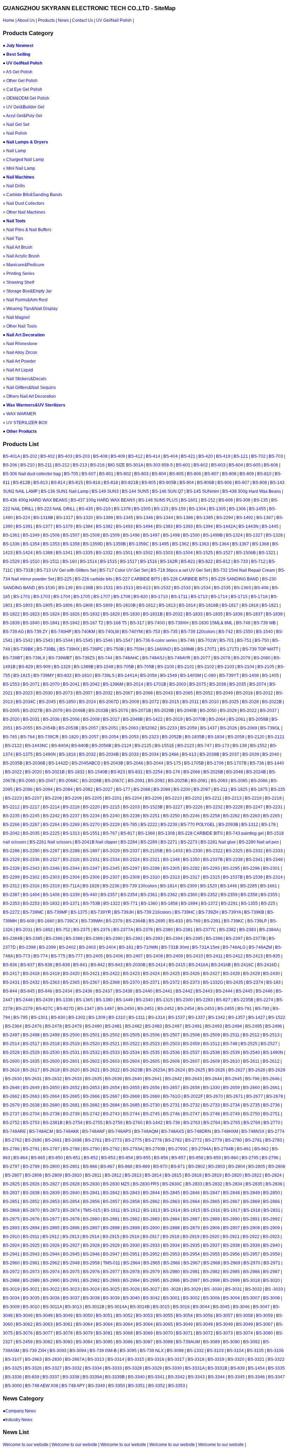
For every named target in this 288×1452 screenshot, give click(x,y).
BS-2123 (185, 745)
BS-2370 (131, 982)
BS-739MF (57, 912)
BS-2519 (71, 1043)
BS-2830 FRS (146, 1184)
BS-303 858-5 (159, 465)
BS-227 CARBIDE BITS (138, 579)
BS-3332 (73, 1368)
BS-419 (223, 456)
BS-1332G (213, 982)
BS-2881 (111, 1219)
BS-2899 (131, 1227)
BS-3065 (164, 1324)
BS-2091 (136, 780)
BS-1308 (166, 833)
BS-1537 (176, 1017)
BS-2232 (214, 807)
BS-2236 (111, 885)
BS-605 (253, 465)
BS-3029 (192, 1289)
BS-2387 (11, 894)
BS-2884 (171, 1219)
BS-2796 (270, 1157)
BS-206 (10, 465)
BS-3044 (201, 1306)
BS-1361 (11, 535)
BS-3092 (251, 1341)
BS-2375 (81, 929)
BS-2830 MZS (116, 1184)
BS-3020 (271, 1280)
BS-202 (30, 456)
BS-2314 (274, 877)
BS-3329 (153, 1368)
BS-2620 (71, 1070)
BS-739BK (23, 649)
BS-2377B (256, 938)
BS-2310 (151, 877)
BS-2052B (172, 736)
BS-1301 (39, 1017)
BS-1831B (153, 614)
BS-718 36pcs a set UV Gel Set (180, 570)
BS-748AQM (146, 1131)
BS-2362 (169, 894)
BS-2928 (91, 1245)
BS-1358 (71, 544)
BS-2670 (214, 1096)
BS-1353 (51, 544)
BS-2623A (155, 1070)
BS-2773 (113, 1140)
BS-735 (170, 631)
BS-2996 (171, 1280)
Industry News (18, 1419)
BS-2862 (151, 1201)
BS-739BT (12, 658)
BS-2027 (104, 789)
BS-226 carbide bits (93, 579)
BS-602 (201, 465)
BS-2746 (171, 1113)
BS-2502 (111, 1035)
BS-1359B (116, 544)
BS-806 (194, 473)
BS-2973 (31, 1271)
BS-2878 (71, 1219)
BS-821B (129, 482)
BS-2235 (11, 815)
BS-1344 (164, 517)
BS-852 (91, 1157)
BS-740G (156, 622)
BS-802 (124, 473)
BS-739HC (185, 912)
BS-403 (65, 456)
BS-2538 (211, 1052)
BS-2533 (111, 1052)
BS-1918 (251, 1210)
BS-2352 (209, 894)
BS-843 (115, 964)
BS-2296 (251, 868)
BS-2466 (170, 754)
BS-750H (135, 649)
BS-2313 (171, 877)
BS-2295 (231, 868)
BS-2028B (92, 780)
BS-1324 (234, 535)
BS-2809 (53, 1175)
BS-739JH (124, 912)
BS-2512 (251, 1035)
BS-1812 (147, 605)
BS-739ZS (85, 658)
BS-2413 (254, 956)
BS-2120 (256, 736)
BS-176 (173, 771)
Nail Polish (16, 133)
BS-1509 (111, 535)
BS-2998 (211, 1280)
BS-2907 (231, 1227)
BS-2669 (151, 1096)
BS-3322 (276, 1359)
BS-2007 (84, 693)
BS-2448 (24, 999)
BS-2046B (75, 710)
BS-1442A (225, 526)
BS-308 (243, 500)
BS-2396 (214, 938)
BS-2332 (254, 850)
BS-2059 (188, 728)
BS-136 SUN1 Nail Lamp (65, 491)
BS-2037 (268, 710)
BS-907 (242, 482)
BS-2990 (51, 1280)
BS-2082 (84, 789)
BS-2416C (244, 964)
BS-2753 (31, 1122)
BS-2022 (248, 710)
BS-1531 (104, 587)
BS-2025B (178, 780)
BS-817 (127, 833)
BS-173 (222, 745)
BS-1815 (21, 675)
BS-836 (10, 964)
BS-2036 (51, 719)
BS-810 (264, 473)
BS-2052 (204, 693)
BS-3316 (156, 1359)
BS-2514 (11, 1043)
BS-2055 (24, 728)
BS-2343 (31, 868)
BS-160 (70, 561)
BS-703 (276, 456)
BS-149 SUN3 (105, 491)
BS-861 (244, 1149)
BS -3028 (172, 1289)
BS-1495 (160, 544)
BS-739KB (254, 912)
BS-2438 (124, 991)
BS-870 (160, 1166)
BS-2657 (171, 1087)
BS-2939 (251, 1245)
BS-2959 (271, 1254)
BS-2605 (151, 1061)
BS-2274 (264, 999)
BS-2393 (154, 938)
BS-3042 (151, 1298)
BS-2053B (68, 728)
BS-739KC (234, 921)
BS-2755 (94, 1122)
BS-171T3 (229, 649)
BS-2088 (141, 789)
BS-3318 (196, 1359)
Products (46, 20)
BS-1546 (104, 640)
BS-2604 (131, 1061)
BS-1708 (121, 596)
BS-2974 (51, 1271)
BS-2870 (31, 1210)
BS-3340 (136, 1376)
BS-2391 (212, 921)
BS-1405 (270, 675)
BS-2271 (169, 842)
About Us (26, 20)
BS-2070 (51, 684)
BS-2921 (231, 1236)
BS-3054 (184, 1315)
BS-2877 (51, 1219)
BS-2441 (164, 991)
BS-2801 (71, 1166)
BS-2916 (131, 1236)
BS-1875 (259, 789)
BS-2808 (33, 1175)
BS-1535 (222, 587)
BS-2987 (271, 1271)
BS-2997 (191, 1280)
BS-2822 (253, 1175)
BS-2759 (114, 1122)
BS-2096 (24, 789)
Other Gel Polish (22, 80)
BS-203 (83, 456)
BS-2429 (251, 973)
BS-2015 (170, 701)
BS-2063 (130, 728)
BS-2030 (44, 693)
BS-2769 (251, 1122)
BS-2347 (91, 868)
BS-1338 (64, 999)
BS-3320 (236, 1359)
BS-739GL (270, 728)
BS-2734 (231, 1105)
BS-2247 (254, 807)
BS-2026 (228, 728)
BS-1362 (180, 544)
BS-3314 (115, 1359)
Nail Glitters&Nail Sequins (31, 387)
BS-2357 (108, 894)
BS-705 (71, 473)
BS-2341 (254, 859)
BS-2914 (91, 1236)
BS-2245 (31, 815)
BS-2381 (184, 929)
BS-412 (135, 456)
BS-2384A (269, 929)
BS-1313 (71, 833)
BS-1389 (104, 517)
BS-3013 (73, 1306)
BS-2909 (271, 1227)
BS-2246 (191, 815)
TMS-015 (91, 1210)
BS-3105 (255, 1350)
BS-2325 (234, 850)
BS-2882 (131, 1219)
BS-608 (225, 500)
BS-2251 (151, 815)
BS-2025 (230, 701)
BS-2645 (233, 1078)
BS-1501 (124, 552)
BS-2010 (210, 701)
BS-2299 (11, 877)
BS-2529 (31, 1052)
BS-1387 (264, 517)
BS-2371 (151, 982)
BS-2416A (198, 964)
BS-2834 (233, 1184)
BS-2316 (31, 885)
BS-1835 (214, 614)
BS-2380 (164, 929)
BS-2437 (104, 991)
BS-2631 (33, 1078)
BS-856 (161, 1157)
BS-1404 (31, 894)
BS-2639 (113, 1078)
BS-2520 (91, 1043)
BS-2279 (24, 1008)
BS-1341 (64, 552)
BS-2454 (185, 1008)
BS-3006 (211, 1298)
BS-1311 (137, 1017)
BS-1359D (93, 544)
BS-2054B (45, 728)
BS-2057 (89, 728)
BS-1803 (24, 605)
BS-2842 (111, 1192)
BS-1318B (43, 517)
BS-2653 (91, 1087)
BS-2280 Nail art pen (259, 842)
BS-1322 (111, 903)
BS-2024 (87, 701)
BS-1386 (184, 517)
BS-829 (26, 666)
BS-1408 (250, 675)
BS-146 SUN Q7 (167, 491)
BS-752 (63, 929)
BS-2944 (51, 1254)
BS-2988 (11, 1280)
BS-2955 (211, 1254)
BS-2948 (71, 1263)
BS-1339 (71, 894)
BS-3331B (217, 1368)
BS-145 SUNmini (202, 491)
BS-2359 (229, 894)
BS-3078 (64, 1333)
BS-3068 (124, 1333)
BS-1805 (44, 605)
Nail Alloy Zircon (21, 352)
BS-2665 (71, 1096)
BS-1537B (233, 877)
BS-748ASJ (153, 658)
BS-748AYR (179, 658)
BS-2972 (11, 1271)
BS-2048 (234, 771)
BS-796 (252, 1078)
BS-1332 (104, 552)
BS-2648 (11, 1087)
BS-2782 (173, 1140)
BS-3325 (13, 1368)
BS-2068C (69, 780)
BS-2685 (131, 1105)
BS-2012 (264, 693)
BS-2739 (71, 1113)
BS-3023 (71, 1289)
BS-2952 (151, 1254)
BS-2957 (251, 1254)
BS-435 (86, 508)
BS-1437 (208, 728)
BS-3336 (13, 1376)
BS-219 (103, 508)
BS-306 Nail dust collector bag (32, 473)
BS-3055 (164, 1315)
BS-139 (65, 587)
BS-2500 (71, 1035)
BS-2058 (236, 736)
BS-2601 (71, 1061)
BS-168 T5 (116, 622)
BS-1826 (71, 614)
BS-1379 (64, 526)
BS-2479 (73, 1026)
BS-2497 (11, 1035)
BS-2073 (64, 693)
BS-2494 (233, 1026)
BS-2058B (258, 719)
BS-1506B (246, 552)
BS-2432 (31, 982)
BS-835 (273, 956)
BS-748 (243, 622)
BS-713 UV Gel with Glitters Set (66, 570)
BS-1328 (274, 535)
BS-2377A (123, 929)
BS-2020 (11, 719)
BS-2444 (224, 991)
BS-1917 (231, 1210)
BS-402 (47, 456)
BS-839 (62, 964)
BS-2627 (236, 1070)
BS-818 (111, 482)
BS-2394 (174, 938)
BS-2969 (231, 1263)
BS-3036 (51, 1298)
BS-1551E (164, 745)
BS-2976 (91, 1271)
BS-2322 (214, 850)
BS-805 (176, 473)
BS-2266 (11, 824)
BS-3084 (84, 1341)
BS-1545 (84, 640)
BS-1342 (216, 1017)
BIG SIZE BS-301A (125, 465)
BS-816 (93, 482)
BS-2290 (31, 850)
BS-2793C (178, 1149)
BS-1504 (184, 552)
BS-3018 (251, 1280)
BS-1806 (64, 605)
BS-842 (98, 964)
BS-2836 (274, 1184)
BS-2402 (67, 947)
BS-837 (27, 964)
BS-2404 (107, 947)
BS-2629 (276, 1070)
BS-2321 (151, 859)
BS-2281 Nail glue (218, 842)
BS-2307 (111, 877)
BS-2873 (51, 1210)
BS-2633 (73, 1078)
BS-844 (10, 991)
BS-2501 (91, 1035)
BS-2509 (211, 1035)
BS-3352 (156, 1385)
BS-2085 (239, 780)
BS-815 (75, 482)
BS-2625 (196, 1070)
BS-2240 (111, 815)
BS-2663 (31, 1096)
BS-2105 (265, 666)
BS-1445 (270, 526)
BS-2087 (202, 789)
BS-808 (229, 473)
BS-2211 (213, 798)
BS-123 (161, 508)
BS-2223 (13, 798)
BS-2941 (11, 1254)
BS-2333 (274, 850)
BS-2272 (11, 912)
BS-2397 (234, 938)
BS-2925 (31, 1245)
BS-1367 (240, 544)
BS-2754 (74, 1122)
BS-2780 (233, 1140)
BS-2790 (91, 1149)
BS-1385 (204, 517)
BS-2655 (131, 1087)
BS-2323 (150, 736)
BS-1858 (169, 903)
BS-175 (173, 763)
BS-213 (80, 465)
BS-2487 (173, 1026)
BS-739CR (48, 736)
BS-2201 (113, 798)
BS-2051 (110, 728)
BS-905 (149, 482)
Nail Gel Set (17, 124)
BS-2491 (193, 1026)
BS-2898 (111, 1227)
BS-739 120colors (198, 631)
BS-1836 (234, 614)
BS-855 (143, 1157)
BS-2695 (157, 921)
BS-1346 (144, 517)
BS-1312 (249, 824)
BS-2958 (91, 1263)
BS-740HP (61, 631)
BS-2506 (151, 1035)
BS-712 (258, 561)
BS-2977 (111, 1271)
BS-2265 (271, 815)
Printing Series (20, 273)
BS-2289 (148, 842)
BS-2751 (271, 1113)
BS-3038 (91, 1298)
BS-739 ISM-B (103, 1350)
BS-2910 (11, 1236)
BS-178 (268, 824)
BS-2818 (193, 1175)
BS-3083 (64, 1341)
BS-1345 (124, 517)
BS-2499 (51, 1035)
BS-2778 (153, 1140)
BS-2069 (248, 728)
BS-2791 (31, 1149)
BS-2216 (71, 807)
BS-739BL (46, 649)
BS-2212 (11, 807)
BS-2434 (63, 991)
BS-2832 (213, 1184)
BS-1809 (104, 605)
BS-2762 (13, 1140)
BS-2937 (211, 1245)
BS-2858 (131, 1201)
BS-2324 (131, 859)
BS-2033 (130, 754)
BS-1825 (239, 789)
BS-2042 (91, 684)
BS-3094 (78, 1350)
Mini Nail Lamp (20, 168)
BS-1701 (21, 596)
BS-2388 (74, 938)
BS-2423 (131, 973)
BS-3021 (31, 1289)
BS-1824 (51, 614)
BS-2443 (204, 991)
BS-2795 (250, 1157)
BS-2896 (71, 1227)
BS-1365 (84, 999)
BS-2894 (31, 1227)
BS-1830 (131, 614)
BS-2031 (31, 719)
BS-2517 (31, 1043)
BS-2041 (71, 684)
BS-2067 (124, 693)
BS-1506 (51, 535)
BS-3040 (131, 1298)
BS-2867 (231, 1201)
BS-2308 (131, 877)
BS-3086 (124, 1341)
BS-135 (261, 500)
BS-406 (261, 587)
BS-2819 (213, 1175)
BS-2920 (211, 1236)
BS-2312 (11, 885)
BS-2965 (151, 1263)
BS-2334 (111, 859)
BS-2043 (164, 693)
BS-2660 (251, 1087)
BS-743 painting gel (245, 833)
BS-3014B (140, 1306)
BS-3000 (13, 1385)
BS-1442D (58, 763)
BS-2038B (209, 754)
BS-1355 (249, 903)
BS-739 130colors (140, 885)
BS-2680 (51, 1105)
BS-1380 (104, 999)
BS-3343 (196, 1376)
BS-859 (214, 1157)
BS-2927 (71, 1245)
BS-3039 (111, 1298)
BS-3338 (71, 1376)
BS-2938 (231, 1245)
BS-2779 (213, 1140)
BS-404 (170, 456)
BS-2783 (273, 1140)
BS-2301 (271, 868)
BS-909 (43, 666)
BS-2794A (201, 1149)
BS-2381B (53, 1122)
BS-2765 (231, 1122)
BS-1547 (124, 640)
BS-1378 (122, 508)
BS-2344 (71, 868)
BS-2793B (155, 1149)
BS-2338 (234, 859)
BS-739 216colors (154, 912)
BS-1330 (211, 1087)
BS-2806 (276, 1166)
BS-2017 (111, 719)
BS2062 (149, 728)
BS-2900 (151, 1227)
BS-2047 (47, 780)
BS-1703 (41, 596)
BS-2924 (11, 1245)
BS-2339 (11, 868)
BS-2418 (31, 973)
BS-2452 (165, 1008)
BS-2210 (173, 798)
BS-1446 (228, 885)
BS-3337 (50, 1376)
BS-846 (45, 991)
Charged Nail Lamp (25, 159)
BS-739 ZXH (34, 1350)
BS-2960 (11, 1263)
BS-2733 (211, 1105)
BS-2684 (111, 1105)
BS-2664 (51, 1096)
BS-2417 (11, 973)
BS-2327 (51, 859)
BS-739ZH (208, 912)
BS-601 (183, 465)
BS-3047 (261, 1306)
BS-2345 (111, 868)
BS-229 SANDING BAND (235, 579)
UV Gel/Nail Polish (114, 20)
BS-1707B (237, 763)
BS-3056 (204, 1315)
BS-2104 (245, 666)
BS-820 (140, 596)
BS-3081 (104, 1333)
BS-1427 (256, 1017)
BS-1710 (159, 596)
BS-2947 (111, 1254)
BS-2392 (134, 938)
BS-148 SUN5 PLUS (158, 500)
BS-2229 (111, 824)
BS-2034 (150, 754)
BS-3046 (241, 1306)
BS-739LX (35, 658)
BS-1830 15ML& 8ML (212, 622)
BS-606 (271, 465)
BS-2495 (253, 1026)
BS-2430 (271, 973)
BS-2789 (71, 1149)
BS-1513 (124, 587)
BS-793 (262, 1008)
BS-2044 (154, 763)
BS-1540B (97, 771)
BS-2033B (98, 710)
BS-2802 (196, 1166)
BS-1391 (24, 526)
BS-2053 (130, 736)
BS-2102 (205, 666)
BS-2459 (191, 1043)
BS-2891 (251, 1219)
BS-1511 (51, 561)
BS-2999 (231, 1280)
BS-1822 (11, 614)
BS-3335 (276, 1368)
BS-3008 (271, 1298)
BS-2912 (50, 1236)
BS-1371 (71, 903)
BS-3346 (256, 1376)
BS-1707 (101, 596)
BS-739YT (229, 675)
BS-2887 (191, 1219)
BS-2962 (51, 1263)
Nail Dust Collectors (25, 203)
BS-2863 (171, 1201)
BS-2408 (154, 956)
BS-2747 (191, 1113)
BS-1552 (258, 745)
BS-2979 (151, 1271)
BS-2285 (248, 885)
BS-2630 (13, 1078)
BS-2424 (151, 973)
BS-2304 (71, 877)
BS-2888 (171, 1227)
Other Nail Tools (21, 326)
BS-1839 (11, 622)
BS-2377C (206, 929)
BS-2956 (231, 1254)
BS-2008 (91, 719)
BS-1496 (131, 535)
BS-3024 (91, 1289)
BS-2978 (131, 1271)
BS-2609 (211, 1061)
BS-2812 (113, 1175)
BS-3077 (44, 1333)
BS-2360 (189, 894)
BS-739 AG (13, 631)
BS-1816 (67, 754)
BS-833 (176, 921)
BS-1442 (154, 1122)
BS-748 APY (73, 1385)
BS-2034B (109, 754)
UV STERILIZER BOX (26, 422)
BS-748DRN (199, 1131)
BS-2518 (51, 1043)
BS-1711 (179, 596)
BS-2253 (31, 903)
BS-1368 (260, 544)
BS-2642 (173, 1078)
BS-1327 (254, 535)
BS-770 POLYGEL (198, 824)
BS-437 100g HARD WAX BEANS (103, 500)
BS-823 (118, 771)
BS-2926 (51, 1245)
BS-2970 (251, 1263)
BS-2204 (133, 798)
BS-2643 (193, 1078)
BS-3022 (51, 1289)
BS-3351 (136, 1385)
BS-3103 (215, 1350)
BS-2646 (271, 1078)
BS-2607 (191, 1061)
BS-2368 (111, 982)
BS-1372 (209, 903)
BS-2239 (169, 824)
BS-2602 (91, 1061)
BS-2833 (193, 1184)
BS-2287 (51, 850)
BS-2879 (191, 1227)
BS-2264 (51, 824)
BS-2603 (111, 1061)
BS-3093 (58, 1350)
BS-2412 (234, 956)
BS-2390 (114, 938)
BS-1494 (144, 526)
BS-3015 (161, 1306)
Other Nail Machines (25, 212)
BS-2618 (51, 1070)
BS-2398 (27, 947)
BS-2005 (11, 710)
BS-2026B (213, 771)
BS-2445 (244, 991)
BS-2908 (251, 1227)
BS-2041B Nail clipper (96, 842)
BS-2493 (213, 1026)
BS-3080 (264, 1333)
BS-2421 (91, 973)
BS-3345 (236, 1376)
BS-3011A (52, 1306)
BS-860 (231, 1157)
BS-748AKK (67, 1131)
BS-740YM (132, 631)
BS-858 (196, 1157)
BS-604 (236, 465)
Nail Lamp (16, 150)
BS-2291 (229, 903)
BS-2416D (267, 964)
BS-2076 (119, 710)
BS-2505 (131, 1035)
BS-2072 (150, 701)
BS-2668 (131, 1096)
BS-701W (207, 640)
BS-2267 (31, 824)
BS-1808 (84, 605)
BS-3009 (11, 1306)
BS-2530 (51, 1052)
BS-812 (223, 561)
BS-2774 (276, 1131)
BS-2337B (213, 859)
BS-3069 (144, 1333)
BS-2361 (148, 894)
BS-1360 (149, 903)
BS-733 (241, 561)
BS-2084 (64, 789)
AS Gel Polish (19, 71)
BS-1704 (61, 596)
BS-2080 (262, 658)
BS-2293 (211, 868)
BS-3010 (31, 1306)
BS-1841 (51, 622)
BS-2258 (211, 815)
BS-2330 (194, 850)
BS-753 (153, 631)
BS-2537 (191, 1052)
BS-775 (58, 956)
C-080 (210, 675)
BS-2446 (264, 991)
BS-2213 (233, 798)
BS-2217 (31, 807)
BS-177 (123, 789)
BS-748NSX (252, 1131)
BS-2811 (93, 1175)
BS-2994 (131, 1280)
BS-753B (91, 903)
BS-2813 (133, 1175)
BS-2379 (114, 921)
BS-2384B (12, 938)
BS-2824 (273, 1175)
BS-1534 (202, 587)
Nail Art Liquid (19, 370)
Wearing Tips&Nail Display (32, 308)
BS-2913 (71, 1236)
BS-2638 (31, 1105)
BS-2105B (153, 850)
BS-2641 (153, 1078)
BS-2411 (214, 956)
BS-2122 (13, 745)
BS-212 (62, 465)
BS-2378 (144, 929)
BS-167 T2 (93, 622)
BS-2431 (11, 982)
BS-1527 (224, 552)
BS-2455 (225, 1008)
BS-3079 (84, 1333)
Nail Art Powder (21, 361)
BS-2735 (251, 1105)
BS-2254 (154, 771)
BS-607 (88, 473)
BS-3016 (181, 1306)
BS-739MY (43, 675)
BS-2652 (71, 1087)
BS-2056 (148, 675)
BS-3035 (31, 1298)
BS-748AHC (127, 658)
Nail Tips (14, 238)
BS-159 (178, 508)
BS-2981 (191, 1271)
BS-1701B (156, 684)
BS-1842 (71, 622)
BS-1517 (128, 561)
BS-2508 (191, 1035)
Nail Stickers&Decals (26, 378)
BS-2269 (71, 824)
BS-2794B (224, 1149)
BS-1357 (236, 1017)
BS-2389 (94, 938)
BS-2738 (51, 1113)
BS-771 (130, 903)
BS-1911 (112, 1210)
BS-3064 (84, 1324)
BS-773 (23, 956)
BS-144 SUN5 (135, 491)
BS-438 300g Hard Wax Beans (251, 491)
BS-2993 (111, 1280)
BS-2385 (34, 938)
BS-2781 (253, 1140)
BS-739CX (68, 921)
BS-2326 (71, 859)
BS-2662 (11, 1096)
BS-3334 (93, 1368)
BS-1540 (264, 631)
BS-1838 (274, 614)
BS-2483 (153, 1026)
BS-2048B (133, 719)
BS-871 (178, 1166)
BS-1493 (124, 526)
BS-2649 (31, 1087)
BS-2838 (31, 1192)
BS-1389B (83, 666)
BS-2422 (111, 973)
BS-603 (218, 465)
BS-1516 (148, 561)
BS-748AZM (260, 947)
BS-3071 (184, 1333)
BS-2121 (276, 736)
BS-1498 (171, 535)
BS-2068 (144, 693)
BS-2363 (51, 982)
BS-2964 (131, 1263)
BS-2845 (171, 1192)
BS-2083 (219, 780)
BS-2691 (53, 1140)
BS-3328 (133, 1368)
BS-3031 (233, 1289)
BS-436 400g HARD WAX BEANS (35, 500)
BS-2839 (51, 1192)
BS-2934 (171, 1245)
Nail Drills (15, 185)
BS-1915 (191, 1210)
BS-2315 (211, 877)
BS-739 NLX (152, 1350)
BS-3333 (113, 1368)
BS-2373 (191, 982)
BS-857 (178, 1157)
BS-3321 (256, 1359)
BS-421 (188, 456)
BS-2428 (231, 973)
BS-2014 (134, 684)
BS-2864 (191, 1201)
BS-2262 (231, 815)
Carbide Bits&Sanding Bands (34, 194)
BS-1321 (267, 552)
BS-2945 (71, 1254)
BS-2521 (111, 1043)
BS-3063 (44, 1324)
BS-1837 (254, 614)
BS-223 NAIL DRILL (56, 508)
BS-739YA (231, 912)
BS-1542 (24, 640)
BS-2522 (131, 1043)
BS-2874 (71, 1210)
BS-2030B (135, 964)
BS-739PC (93, 649)
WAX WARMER (21, 413)
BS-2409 (174, 956)
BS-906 (224, 482)
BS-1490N (46, 754)
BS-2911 (31, 1236)
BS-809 (247, 473)
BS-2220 (91, 807)
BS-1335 (84, 552)
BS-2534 (131, 1052)
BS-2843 (131, 1192)
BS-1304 (197, 508)
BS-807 (211, 473)
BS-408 (100, 456)
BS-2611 (251, 1061)
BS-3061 (64, 1324)
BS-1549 (168, 675)
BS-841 (80, 964)
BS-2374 (254, 982)
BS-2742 (91, 1113)
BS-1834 (216, 736)
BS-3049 (24, 1315)
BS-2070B (195, 719)
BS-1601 (189, 500)
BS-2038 (217, 684)
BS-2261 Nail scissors (51, 842)
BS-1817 (230, 605)
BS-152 (208, 500)
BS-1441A (127, 675)
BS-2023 (24, 693)
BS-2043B (113, 763)
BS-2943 (31, 1254)
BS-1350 (191, 859)
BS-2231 (274, 807)
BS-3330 (173, 1368)
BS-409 (118, 456)
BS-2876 (31, 1219)
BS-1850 (67, 701)
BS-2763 (191, 1122)
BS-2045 (47, 701)
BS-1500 (191, 535)
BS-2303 (51, 877)
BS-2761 (93, 1140)
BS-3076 (24, 1333)
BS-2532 (91, 1052)
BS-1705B (194, 763)
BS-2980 (171, 1271)
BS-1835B (194, 736)
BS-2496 (273, 1026)
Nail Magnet (18, 317)
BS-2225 (51, 833)
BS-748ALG (234, 947)
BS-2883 (151, 1219)
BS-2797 (11, 1166)
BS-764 (27, 736)
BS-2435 (234, 982)
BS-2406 (114, 956)
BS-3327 (53, 1368)
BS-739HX (69, 649)
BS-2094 (44, 789)
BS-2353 (11, 903)
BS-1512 (211, 1043)
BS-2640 (133, 1078)
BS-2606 (171, 1061)
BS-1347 (85, 1008)
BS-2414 (157, 964)
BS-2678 (274, 1096)
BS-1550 (244, 631)
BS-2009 (130, 701)
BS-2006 (71, 719)
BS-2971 (271, 1263)
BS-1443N (248, 526)
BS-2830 (91, 1184)
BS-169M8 (184, 649)
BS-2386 (54, 938)
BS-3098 (175, 1350)
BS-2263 (251, 815)
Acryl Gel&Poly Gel (24, 115)
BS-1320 (84, 517)
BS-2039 (250, 754)
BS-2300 (184, 999)
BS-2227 (174, 807)
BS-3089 (211, 1341)
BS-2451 (145, 1008)
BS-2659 (231, 1087)
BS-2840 (71, 1192)
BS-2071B (141, 710)
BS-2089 (161, 789)
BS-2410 (194, 956)
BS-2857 (111, 1201)
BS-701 (227, 640)
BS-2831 (271, 1210)
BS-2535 (151, 1052)
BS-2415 (177, 964)
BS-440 (90, 894)
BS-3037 (71, 1298)
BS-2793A (132, 1149)
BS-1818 (250, 605)
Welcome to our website (25, 1444)
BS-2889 (211, 1219)
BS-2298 (151, 868)
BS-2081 (199, 780)
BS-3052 (124, 1315)
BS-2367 (91, 982)
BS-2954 (191, 1254)
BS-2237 (71, 815)
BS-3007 (251, 1298)
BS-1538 (254, 877)
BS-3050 (84, 1315)
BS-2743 (111, 1113)
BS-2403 (87, 947)
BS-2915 (111, 1236)
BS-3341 (156, 1376)
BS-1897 (91, 850)
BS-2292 (191, 868)
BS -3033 (274, 1289)
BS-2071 (31, 684)
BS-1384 (84, 526)
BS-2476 (33, 1026)
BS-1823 (31, 614)
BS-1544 (64, 640)
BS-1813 (167, 605)
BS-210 (27, 465)
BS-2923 (271, 1236)
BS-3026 (131, 1289)
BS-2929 (111, 1245)
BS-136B (84, 587)
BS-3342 (176, 1376)
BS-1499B (213, 535)
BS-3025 (111, 1289)
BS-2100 (165, 666)
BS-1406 (51, 894)
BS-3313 (95, 1359)
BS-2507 (171, 1035)
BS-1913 (151, 1210)
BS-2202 (193, 798)
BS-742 (225, 631)
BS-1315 (164, 999)
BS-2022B (272, 701)
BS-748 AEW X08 (41, 1385)
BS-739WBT (60, 658)
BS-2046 (134, 763)
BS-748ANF (93, 1131)
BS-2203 (131, 807)
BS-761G (172, 1096)
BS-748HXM (226, 1131)
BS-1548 (105, 666)
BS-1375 (24, 754)
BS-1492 (244, 517)
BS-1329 (62, 666)
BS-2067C (115, 780)
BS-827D (65, 1008)
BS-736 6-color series (156, 640)
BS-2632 (53, 1078)
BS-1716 (259, 596)
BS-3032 (253, 1289)
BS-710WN (147, 947)
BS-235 (278, 789)
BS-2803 (216, 1166)
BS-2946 (91, 1254)
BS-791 (244, 1008)
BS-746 (188, 640)
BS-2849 (251, 1192)
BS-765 (10, 736)
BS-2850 (271, 1192)
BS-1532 (162, 587)
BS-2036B (35, 763)
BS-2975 (71, 1271)
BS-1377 (44, 526)
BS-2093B (228, 824)
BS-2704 (31, 1113)
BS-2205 (93, 798)
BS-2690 (33, 1140)
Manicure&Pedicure (25, 264)
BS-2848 (231, 1192)
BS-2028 (250, 701)
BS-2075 (197, 684)
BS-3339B (115, 1376)
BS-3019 (11, 1289)
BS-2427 (211, 973)
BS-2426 (191, 973)
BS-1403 (174, 850)
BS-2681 (71, 1105)
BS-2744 (131, 1113)
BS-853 (108, 1157)
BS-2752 (11, 1122)
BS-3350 (116, 1385)
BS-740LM (108, 631)
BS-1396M (113, 684)
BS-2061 (237, 719)
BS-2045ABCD (86, 763)
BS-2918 (171, 1236)
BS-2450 (125, 1008)
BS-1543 (44, 640)
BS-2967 (191, 1263)
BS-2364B (135, 921)
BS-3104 (235, 1350)
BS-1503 (164, 552)
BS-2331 (91, 859)
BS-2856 (91, 1201)
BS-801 (106, 473)
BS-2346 (51, 868)
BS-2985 (231, 1271)
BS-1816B (208, 605)
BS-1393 (184, 526)
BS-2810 (73, 1175)
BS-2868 (11, 1210)
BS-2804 (236, 1166)
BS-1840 (31, 622)
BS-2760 (134, 1122)
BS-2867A (74, 1359)
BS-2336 (31, 859)
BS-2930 (131, 1245)
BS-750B (115, 649)
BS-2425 (171, 973)
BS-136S (242, 587)
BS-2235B (243, 999)
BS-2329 (11, 859)
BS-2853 (51, 1201)
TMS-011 (111, 1263)
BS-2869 (251, 1201)
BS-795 (20, 1017)
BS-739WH (92, 921)
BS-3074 (244, 1333)
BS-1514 (88, 561)
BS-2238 (131, 815)
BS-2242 (51, 815)
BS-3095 (128, 1350)
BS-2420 (71, 973)
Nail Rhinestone (21, 343)
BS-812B (21, 482)
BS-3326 (33, 1368)
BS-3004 (231, 1298)
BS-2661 (271, 1087)
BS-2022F (193, 1096)
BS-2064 (217, 719)
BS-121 (241, 456)
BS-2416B (221, 964)
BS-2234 (91, 815)
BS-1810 (83, 675)
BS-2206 (153, 798)
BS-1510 (31, 561)
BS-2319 (51, 885)
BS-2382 (227, 929)
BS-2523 (151, 1043)
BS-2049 (224, 693)
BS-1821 (270, 605)
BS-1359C (139, 544)
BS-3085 (104, 1341)
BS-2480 (93, 1026)
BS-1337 (196, 1017)
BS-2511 (231, 1035)
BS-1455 (257, 508)
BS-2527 (269, 1043)
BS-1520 (208, 885)
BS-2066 (191, 771)
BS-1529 (11, 561)
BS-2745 (151, 1113)
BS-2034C (26, 701)
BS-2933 (151, 1245)
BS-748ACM (41, 1131)
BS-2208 (53, 798)
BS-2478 (53, 1026)
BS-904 (186, 482)
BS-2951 (131, 1254)
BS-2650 (51, 1087)
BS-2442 (184, 991)
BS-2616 (11, 1070)
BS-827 (223, 999)
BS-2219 (253, 798)
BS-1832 (91, 614)
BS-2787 (51, 1149)
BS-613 (143, 587)
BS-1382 (104, 526)
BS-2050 (208, 710)
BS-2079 (242, 658)
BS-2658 (191, 1087)
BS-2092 (156, 780)
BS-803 (141, 473)
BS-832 (64, 675)
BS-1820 (70, 736)
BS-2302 (31, 877)
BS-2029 (228, 710)
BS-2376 (101, 929)
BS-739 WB (265, 622)
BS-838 (45, 964)
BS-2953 (171, 1254)
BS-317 (137, 622)
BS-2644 (213, 1078)
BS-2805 (256, 1166)
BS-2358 (249, 894)
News (63, 20)
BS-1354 (31, 544)
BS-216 (97, 465)
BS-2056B (101, 745)
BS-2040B (187, 710)
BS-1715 (239, 596)
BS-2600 (11, 1061)
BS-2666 (91, 1096)
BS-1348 (171, 859)
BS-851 (73, 1157)
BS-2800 (51, 1166)
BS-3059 (264, 1315)
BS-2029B (164, 710)
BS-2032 (174, 614)
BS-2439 (44, 999)
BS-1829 (111, 614)
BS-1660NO (159, 649)
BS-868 (125, 1166)
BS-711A (71, 885)
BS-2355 (269, 894)
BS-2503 (171, 1043)
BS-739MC (33, 912)
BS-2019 (174, 719)
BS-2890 (231, 1219)
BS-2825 (11, 1184)
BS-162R (169, 561)
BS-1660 (46, 921)
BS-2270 (91, 824)
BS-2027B (32, 710)
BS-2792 (111, 1149)
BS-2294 (224, 517)
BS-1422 (154, 719)
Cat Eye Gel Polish (24, 89)
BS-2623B (133, 1070)
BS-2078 (222, 658)
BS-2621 (91, 1070)
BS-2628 (256, 1070)
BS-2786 (11, 1149)
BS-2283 (204, 999)
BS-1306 (237, 508)
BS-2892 (271, 1219)
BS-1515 (108, 561)
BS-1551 (91, 833)
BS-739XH (178, 622)
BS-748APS (119, 1131)
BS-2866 (271, 1201)
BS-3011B (94, 1306)
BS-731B (24, 570)
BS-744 (105, 658)
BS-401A (11, 456)
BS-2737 (11, 1113)
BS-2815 (173, 1175)
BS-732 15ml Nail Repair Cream (244, 570)
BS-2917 (151, 1236)
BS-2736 (271, 1105)
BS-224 (23, 517)
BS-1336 (11, 544)
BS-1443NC (36, 745)
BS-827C (44, 1008)
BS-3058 (244, 1315)
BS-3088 (164, 1341)
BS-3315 (135, 1359)
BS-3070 (164, 1333)
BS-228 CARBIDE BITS (185, 579)
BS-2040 (270, 754)
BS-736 (257, 763)
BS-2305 (171, 868)
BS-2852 (31, 1201)
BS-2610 (231, 1061)
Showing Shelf (20, 282)
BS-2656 (151, 1087)
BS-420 (205, 456)
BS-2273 (189, 842)
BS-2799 (31, 1166)
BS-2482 (133, 1026)
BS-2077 (202, 658)
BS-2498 (31, 1035)
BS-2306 (91, 877)
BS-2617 (31, 1070)
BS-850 (55, 1157)
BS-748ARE (14, 1131)
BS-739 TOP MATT (260, 649)
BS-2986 (251, 1271)
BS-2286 (11, 850)
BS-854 (126, 1157)
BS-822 (205, 561)
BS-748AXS (172, 1131)
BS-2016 (244, 693)
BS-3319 (216, 1359)
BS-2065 (184, 693)
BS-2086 (259, 780)
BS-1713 (199, 596)
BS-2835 (254, 1184)
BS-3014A (117, 1306)
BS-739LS (104, 675)
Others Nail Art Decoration (31, 396)
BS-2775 (133, 1140)
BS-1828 (91, 885)
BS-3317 (176, 1359)
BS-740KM (84, 631)
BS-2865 (211, 1201)
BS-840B (80, 745)
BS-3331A (194, 1368)
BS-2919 (191, 1236)
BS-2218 (273, 798)
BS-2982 (211, 1271)
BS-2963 (33, 1359)
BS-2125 (143, 745)
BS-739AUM (188, 1341)
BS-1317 (64, 517)
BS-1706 (215, 763)
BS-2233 (168, 728)
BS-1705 (81, 596)
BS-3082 (44, 1341)
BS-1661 (268, 885)
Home (8, 20)
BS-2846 (191, 1192)
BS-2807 (13, 1175)
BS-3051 (104, 1315)
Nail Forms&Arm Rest (26, 299)
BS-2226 (194, 807)
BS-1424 (24, 552)
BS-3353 (176, 1385)
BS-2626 (216, 1070)
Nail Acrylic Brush (23, 256)
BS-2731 (171, 1105)
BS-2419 (51, 973)
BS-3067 (264, 1324)
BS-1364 (220, 544)
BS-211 (45, 465)
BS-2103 (225, 666)
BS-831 (135, 771)
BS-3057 (224, 1315)
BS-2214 (51, 807)
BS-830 (58, 1017)
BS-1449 (124, 999)
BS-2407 (134, 956)
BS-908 (260, 482)
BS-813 (40, 482)
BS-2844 (151, 1192)
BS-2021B (55, 771)
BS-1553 (11, 684)
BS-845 (27, 991)
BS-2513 (271, 1035)
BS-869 (143, 1166)
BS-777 (75, 956)
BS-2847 (211, 1192)
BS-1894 (189, 903)
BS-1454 (256, 1368)
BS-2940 (271, 1245)
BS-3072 (204, 1333)
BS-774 (40, 956)
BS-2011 (190, 701)
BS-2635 (93, 1078)
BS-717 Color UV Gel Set (123, 570)
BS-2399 (47, 947)
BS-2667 (111, 1096)
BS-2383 (247, 929)
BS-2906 (211, 1227)
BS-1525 (204, 552)
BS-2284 (128, 842)
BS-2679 (11, 1105)
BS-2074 (257, 684)
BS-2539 (231, 1052)
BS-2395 (194, 938)
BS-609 (27, 921)
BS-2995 (151, 1280)
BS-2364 (13, 1026)
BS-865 (38, 1157)
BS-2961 (31, 1263)
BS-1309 (97, 1017)
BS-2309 (188, 885)
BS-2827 (51, 1184)
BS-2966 (171, 1263)
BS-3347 (276, 1376)
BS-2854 (71, 1201)
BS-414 (153, 456)
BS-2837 (11, 1192)
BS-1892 (44, 929)
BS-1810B (126, 605)
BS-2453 (205, 1008)
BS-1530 (46, 587)
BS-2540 (251, 1052)
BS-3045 (221, 1306)
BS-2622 (111, 1070)
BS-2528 (11, 1052)
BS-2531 (71, 1052)
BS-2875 (11, 1219)
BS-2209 (73, 798)
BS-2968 (211, 1263)
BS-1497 (151, 535)
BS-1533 (182, 587)
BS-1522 (276, 1017)
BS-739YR (101, 912)
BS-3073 (224, 1333)
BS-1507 (71, 535)
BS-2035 (237, 684)
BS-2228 (234, 807)
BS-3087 (144, 1341)
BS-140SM (190, 675)
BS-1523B (153, 807)
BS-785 (130, 824)
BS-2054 (110, 736)
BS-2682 (91, 1105)
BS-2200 (182, 789)
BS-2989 (31, 1280)
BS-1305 (217, 508)
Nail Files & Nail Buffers (28, 229)
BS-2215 (111, 807)
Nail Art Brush (19, 247)
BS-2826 (31, 1184)
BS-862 (261, 1149)
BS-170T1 (207, 649)
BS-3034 (11, 1298)
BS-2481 (113, 1026)
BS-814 (58, 482)
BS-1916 (211, 1210)
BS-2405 (94, 956)
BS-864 (20, 1157)
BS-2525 (249, 1043)
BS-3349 (96, 1385)
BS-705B (125, 666)
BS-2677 (254, 1096)
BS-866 (90, 1166)
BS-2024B (256, 771)
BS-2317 (191, 877)
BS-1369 (146, 833)
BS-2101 (185, 666)
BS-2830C (172, 1184)
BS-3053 (144, 1315)
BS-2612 (271, 1061)
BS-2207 (33, 798)
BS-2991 (71, 1280)
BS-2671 (234, 1096)
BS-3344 (216, 1376)
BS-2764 (211, 1122)
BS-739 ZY (37, 631)
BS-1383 (164, 526)
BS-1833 (194, 614)
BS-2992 (91, 1280)
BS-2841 (91, 1192)
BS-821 (188, 561)
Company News (20, 1411)
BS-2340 (144, 999)
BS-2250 (171, 815)
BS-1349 (31, 535)
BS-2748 (211, 1113)
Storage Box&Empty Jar (29, 291)
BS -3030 (213, 1289)
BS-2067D (109, 701)
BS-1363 (200, 544)
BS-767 (110, 833)
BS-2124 (122, 745)
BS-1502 (144, 552)
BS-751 (244, 640)
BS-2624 (176, 1070)
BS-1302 (76, 1017)
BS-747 (204, 745)
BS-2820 (233, 1175)
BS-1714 (219, 596)
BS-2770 (271, 1122)
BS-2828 (71, 1184)
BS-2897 (91, 1227)
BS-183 (273, 982)
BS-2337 (131, 850)
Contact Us (82, 20)
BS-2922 (251, 1236)
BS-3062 (24, 1324)
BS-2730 (151, 1105)
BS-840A (59, 745)
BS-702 (258, 456)
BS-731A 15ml (206, 947)
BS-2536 (171, 1052)
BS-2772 (193, 1140)
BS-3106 (275, 1350)
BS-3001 (171, 1298)
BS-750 (262, 640)
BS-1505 (142, 508)
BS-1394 (204, 526)
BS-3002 (191, 1298)
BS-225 (64, 579)
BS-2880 (91, 1219)
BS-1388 (44, 552)
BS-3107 (13, 1359)
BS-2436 (84, 991)
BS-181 (126, 947)
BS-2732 (191, 1105)
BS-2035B (12, 763)
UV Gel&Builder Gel (25, 107)
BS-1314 (156, 1017)
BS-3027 (151, 1289)
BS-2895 (51, 1227)
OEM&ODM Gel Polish (27, 98)
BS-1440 (275, 763)
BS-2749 (231, 1113)
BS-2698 (73, 1140)
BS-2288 (71, 850)
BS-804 (159, 473)
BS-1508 (91, 535)
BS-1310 (117, 1017)
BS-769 (193, 921)
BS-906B (205, 482)
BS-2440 (144, 991)
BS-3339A (92, 1376)
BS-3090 (231, 1341)
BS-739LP (257, 921)
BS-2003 (177, 684)
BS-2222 (148, 824)
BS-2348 (274, 859)
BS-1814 (187, 605)
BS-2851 (11, 1201)
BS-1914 (171, 1210)
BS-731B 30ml (175, 947)
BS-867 (107, 1166)
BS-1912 (131, 1210)
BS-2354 (128, 894)
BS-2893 (11, 1227)
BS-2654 (111, 1087)
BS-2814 (153, 1175)
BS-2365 (71, 982)
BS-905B (167, 482)
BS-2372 (171, 982)
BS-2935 (191, 1245)
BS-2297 (131, 868)
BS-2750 (251, 1113)
